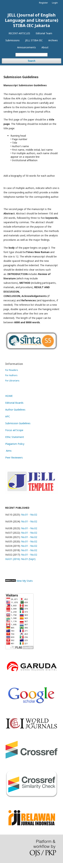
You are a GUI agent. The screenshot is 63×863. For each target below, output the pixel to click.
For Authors (11, 375)
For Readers (11, 370)
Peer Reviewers (14, 457)
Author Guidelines (15, 409)
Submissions (12, 40)
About (44, 47)
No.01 (24, 514)
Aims (8, 450)
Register (43, 2)
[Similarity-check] (31, 796)
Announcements (26, 47)
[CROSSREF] (31, 757)
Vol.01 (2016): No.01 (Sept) (20, 559)
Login (55, 2)
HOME (9, 396)
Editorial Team (44, 33)
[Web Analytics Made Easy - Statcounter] (10, 580)
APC (7, 416)
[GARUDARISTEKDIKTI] (31, 672)
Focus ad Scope (14, 430)
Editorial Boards (14, 402)
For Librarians (12, 380)
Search (31, 61)
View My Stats (24, 580)
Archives (53, 40)
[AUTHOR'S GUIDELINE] (31, 492)
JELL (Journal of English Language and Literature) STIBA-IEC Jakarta (31, 20)
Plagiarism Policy (14, 443)
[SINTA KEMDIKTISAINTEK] (31, 349)
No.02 (33, 514)
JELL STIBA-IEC (34, 40)
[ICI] (31, 728)
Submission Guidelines (17, 423)
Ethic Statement (14, 437)
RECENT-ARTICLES (19, 33)
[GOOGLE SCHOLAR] (31, 705)
